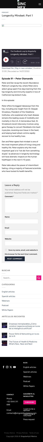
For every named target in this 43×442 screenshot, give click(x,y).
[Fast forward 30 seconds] (25, 62)
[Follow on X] (11, 367)
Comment (9, 196)
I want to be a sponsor (29, 409)
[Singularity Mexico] (22, 4)
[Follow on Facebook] (3, 367)
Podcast (5, 12)
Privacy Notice (9, 433)
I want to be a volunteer (29, 415)
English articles (8, 292)
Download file (8, 68)
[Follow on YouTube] (14, 367)
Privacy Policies (22, 433)
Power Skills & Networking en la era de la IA (24, 335)
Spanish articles (8, 296)
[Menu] (39, 4)
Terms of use (34, 433)
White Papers (7, 310)
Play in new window (23, 68)
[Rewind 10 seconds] (12, 62)
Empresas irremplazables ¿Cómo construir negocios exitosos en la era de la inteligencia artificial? (24, 326)
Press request (29, 419)
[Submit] (38, 277)
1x (18, 62)
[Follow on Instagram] (7, 367)
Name (7, 217)
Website (8, 239)
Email (7, 228)
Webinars (6, 301)
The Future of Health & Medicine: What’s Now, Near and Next (23, 343)
